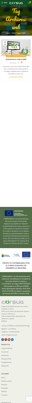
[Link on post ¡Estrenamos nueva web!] (16, 47)
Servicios (4, 384)
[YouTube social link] (9, 339)
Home (8, 33)
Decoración (5, 355)
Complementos (6, 362)
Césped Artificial (6, 348)
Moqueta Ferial (6, 359)
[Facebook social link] (2, 339)
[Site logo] (16, 2)
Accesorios (5, 352)
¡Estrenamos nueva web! (16, 59)
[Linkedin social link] (12, 339)
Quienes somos (6, 381)
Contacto (4, 395)
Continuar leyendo (16, 77)
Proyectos (4, 388)
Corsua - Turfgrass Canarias (16, 56)
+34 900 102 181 (13, 332)
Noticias (4, 391)
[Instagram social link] (6, 339)
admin (14, 63)
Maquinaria (5, 366)
